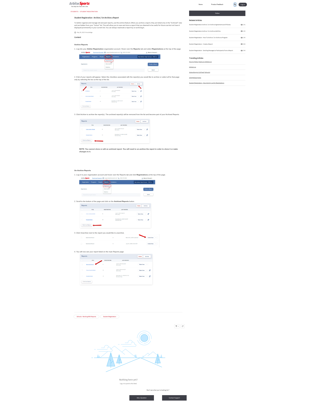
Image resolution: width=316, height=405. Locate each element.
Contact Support (174, 398)
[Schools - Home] (79, 4)
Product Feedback (217, 4)
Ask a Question (142, 398)
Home (201, 4)
